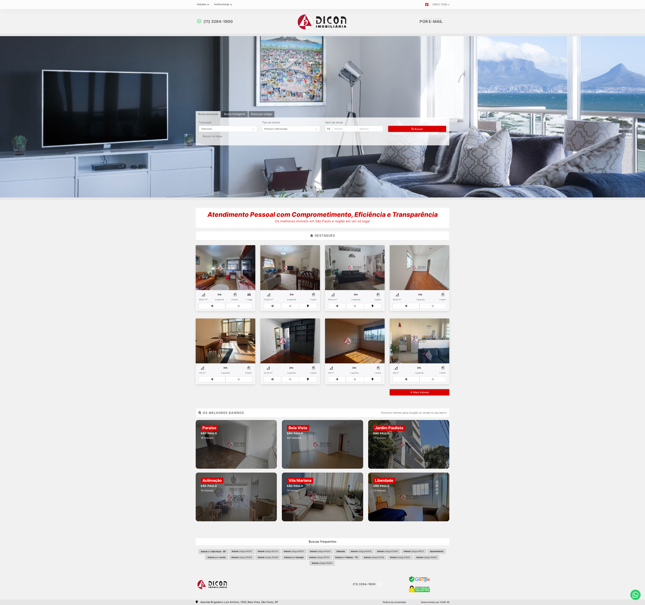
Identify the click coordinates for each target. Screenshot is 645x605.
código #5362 (322, 563)
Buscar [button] (418, 129)
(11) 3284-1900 (218, 21)
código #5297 (242, 551)
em (213, 551)
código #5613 (414, 551)
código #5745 (319, 557)
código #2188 (374, 557)
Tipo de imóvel (271, 122)
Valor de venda (334, 122)
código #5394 (241, 557)
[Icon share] (427, 4)
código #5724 (268, 551)
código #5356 (268, 557)
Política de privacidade (394, 602)
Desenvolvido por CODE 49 (435, 602)
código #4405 (361, 551)
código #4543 (320, 551)
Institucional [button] (221, 4)
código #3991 (400, 557)
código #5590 (426, 557)
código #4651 (294, 551)
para (217, 557)
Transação (205, 122)
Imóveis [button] (201, 4)
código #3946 (387, 551)
